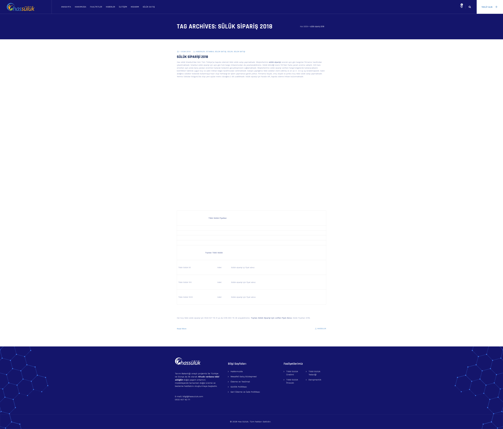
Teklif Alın (486, 7)
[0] (461, 7)
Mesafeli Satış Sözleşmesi (244, 376)
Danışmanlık (314, 379)
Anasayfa (66, 7)
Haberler (110, 7)
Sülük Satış (149, 7)
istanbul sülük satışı (216, 52)
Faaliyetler (96, 7)
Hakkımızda (80, 7)
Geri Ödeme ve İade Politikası (245, 392)
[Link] (469, 7)
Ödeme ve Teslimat (240, 381)
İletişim (123, 7)
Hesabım (135, 7)
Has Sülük (243, 421)
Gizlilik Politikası (239, 386)
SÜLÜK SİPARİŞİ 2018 (192, 57)
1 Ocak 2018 (185, 52)
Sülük (230, 52)
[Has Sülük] (21, 7)
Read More (181, 329)
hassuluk (321, 329)
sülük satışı (239, 52)
